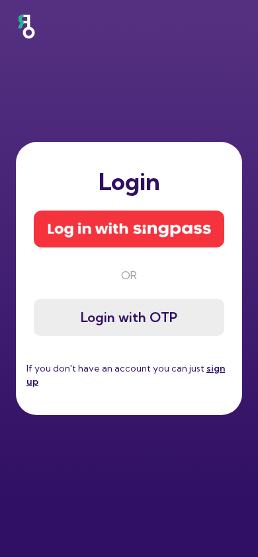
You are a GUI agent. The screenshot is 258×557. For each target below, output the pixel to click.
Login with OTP (129, 317)
